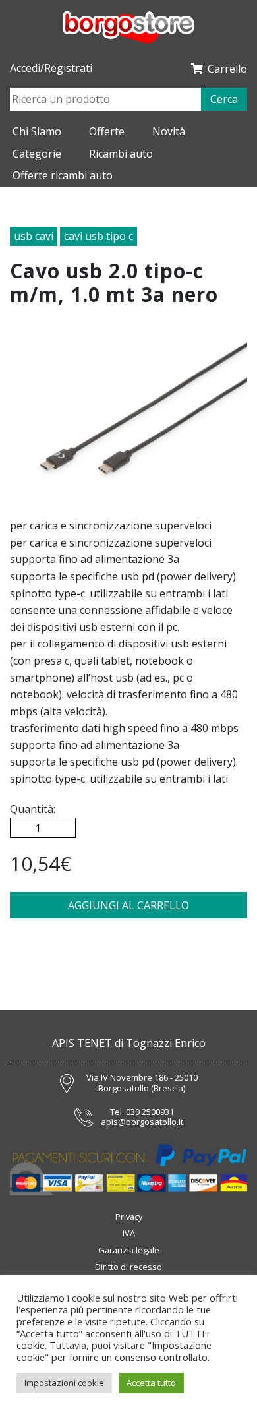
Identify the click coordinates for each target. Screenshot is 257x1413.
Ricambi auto (121, 153)
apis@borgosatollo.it (142, 1122)
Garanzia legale (128, 1250)
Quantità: (32, 809)
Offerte (107, 131)
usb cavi (33, 236)
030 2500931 (150, 1112)
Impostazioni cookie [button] (64, 1383)
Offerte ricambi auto (63, 175)
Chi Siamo (37, 131)
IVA (129, 1233)
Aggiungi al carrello (128, 905)
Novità (168, 131)
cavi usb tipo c (98, 236)
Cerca (224, 99)
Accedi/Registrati (51, 68)
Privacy (128, 1216)
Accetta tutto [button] (151, 1383)
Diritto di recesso (128, 1267)
